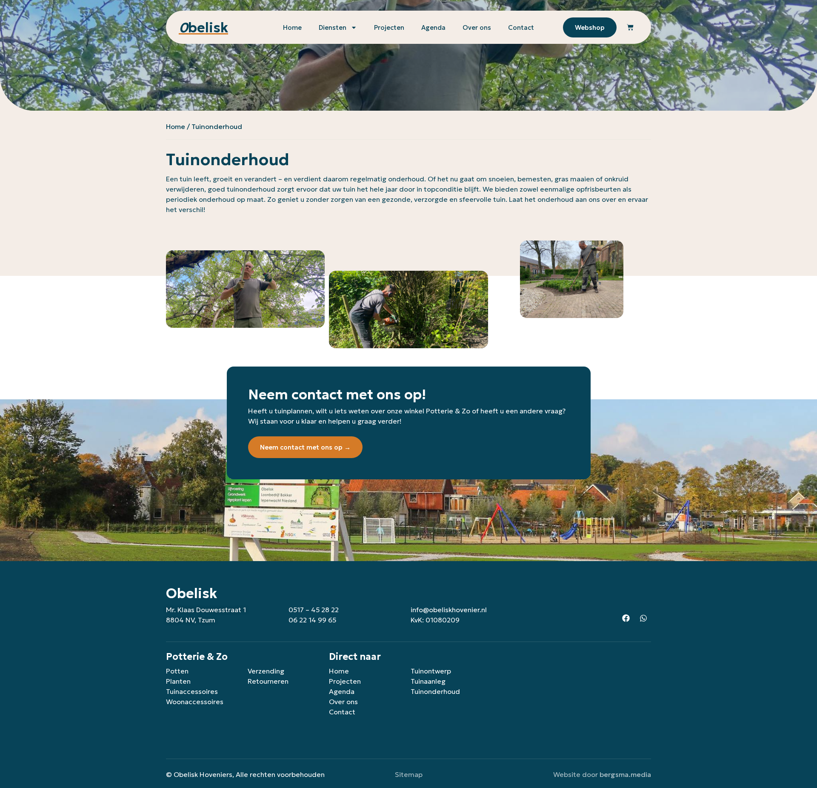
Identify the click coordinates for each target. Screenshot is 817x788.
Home (292, 27)
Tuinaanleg (428, 681)
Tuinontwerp (431, 671)
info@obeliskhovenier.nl (449, 609)
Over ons (477, 27)
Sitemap (409, 774)
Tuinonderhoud (435, 691)
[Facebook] (626, 618)
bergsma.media (625, 774)
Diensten (332, 27)
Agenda (433, 27)
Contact (521, 27)
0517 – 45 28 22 (314, 609)
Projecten (389, 27)
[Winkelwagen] (630, 27)
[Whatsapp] (643, 618)
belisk (203, 27)
